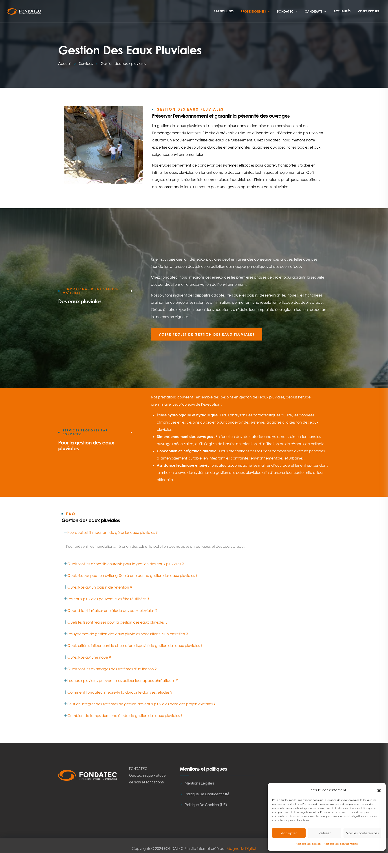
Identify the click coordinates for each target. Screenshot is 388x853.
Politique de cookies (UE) (206, 804)
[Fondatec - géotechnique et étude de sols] (24, 12)
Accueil (64, 63)
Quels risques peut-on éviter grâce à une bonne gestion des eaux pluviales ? (132, 575)
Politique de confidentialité (341, 843)
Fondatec (285, 11)
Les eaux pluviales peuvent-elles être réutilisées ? (108, 599)
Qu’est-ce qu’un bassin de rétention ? (99, 587)
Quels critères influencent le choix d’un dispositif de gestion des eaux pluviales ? (135, 645)
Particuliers (224, 11)
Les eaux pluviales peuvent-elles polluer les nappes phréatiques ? (122, 680)
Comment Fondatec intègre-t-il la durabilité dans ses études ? (119, 692)
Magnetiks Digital (241, 848)
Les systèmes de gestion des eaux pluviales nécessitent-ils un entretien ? (127, 634)
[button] (379, 790)
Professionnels (253, 11)
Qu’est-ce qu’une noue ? (89, 657)
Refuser (325, 833)
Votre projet (368, 11)
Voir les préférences (362, 833)
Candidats (313, 11)
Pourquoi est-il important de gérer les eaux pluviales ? (112, 532)
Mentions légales (199, 783)
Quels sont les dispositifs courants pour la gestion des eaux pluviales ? (125, 564)
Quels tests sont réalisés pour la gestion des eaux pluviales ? (117, 622)
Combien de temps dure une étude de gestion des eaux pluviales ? (125, 715)
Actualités (342, 11)
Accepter (289, 833)
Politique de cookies (309, 843)
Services (86, 63)
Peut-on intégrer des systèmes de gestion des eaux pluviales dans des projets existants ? (141, 704)
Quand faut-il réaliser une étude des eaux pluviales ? (112, 610)
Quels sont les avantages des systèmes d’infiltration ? (112, 669)
